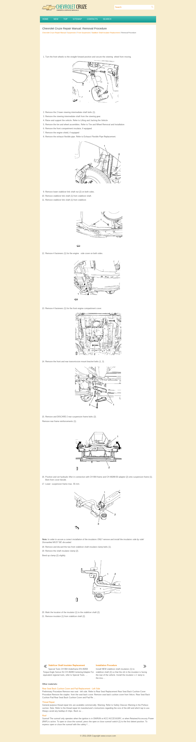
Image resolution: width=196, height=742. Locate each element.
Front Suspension (83, 33)
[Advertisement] (98, 44)
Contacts (92, 19)
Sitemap (77, 19)
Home (45, 19)
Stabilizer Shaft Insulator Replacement (106, 33)
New (56, 19)
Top (65, 19)
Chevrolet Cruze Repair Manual (54, 33)
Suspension (71, 33)
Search (107, 19)
